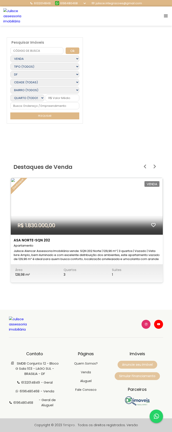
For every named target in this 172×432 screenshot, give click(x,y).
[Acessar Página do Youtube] (158, 324)
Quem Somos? (86, 363)
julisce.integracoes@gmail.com (119, 3)
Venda (86, 372)
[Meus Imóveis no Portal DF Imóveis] (137, 404)
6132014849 (42, 3)
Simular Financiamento (137, 376)
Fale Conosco (86, 389)
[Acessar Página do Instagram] (146, 324)
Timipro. (69, 425)
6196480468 (69, 3)
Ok (72, 50)
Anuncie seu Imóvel (137, 364)
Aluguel (86, 381)
